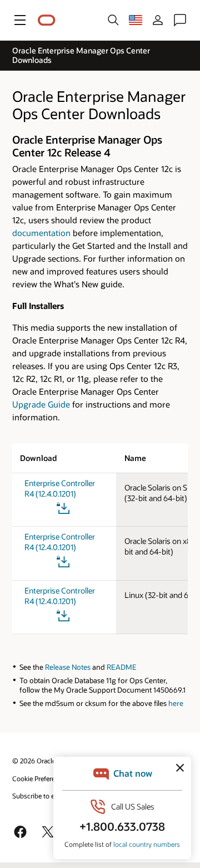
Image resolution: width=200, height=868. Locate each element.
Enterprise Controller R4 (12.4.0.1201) (59, 488)
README (121, 667)
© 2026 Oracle (34, 760)
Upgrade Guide (41, 404)
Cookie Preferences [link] (40, 778)
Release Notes (68, 667)
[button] (20, 20)
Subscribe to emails (41, 795)
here (175, 703)
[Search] (113, 20)
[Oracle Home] (47, 20)
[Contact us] (180, 20)
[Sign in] (157, 20)
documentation (41, 232)
